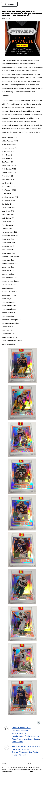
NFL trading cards (19, 733)
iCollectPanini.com (20, 730)
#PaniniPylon (17, 746)
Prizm (14, 739)
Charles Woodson (19, 752)
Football (27, 728)
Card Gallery (17, 728)
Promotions (22, 739)
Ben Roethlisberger (20, 749)
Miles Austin (33, 752)
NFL (13, 755)
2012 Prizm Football (31, 746)
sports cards (21, 755)
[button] (22, 723)
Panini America (18, 736)
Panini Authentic (32, 736)
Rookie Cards (33, 739)
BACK (11, 4)
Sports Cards (17, 742)
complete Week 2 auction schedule (24, 114)
